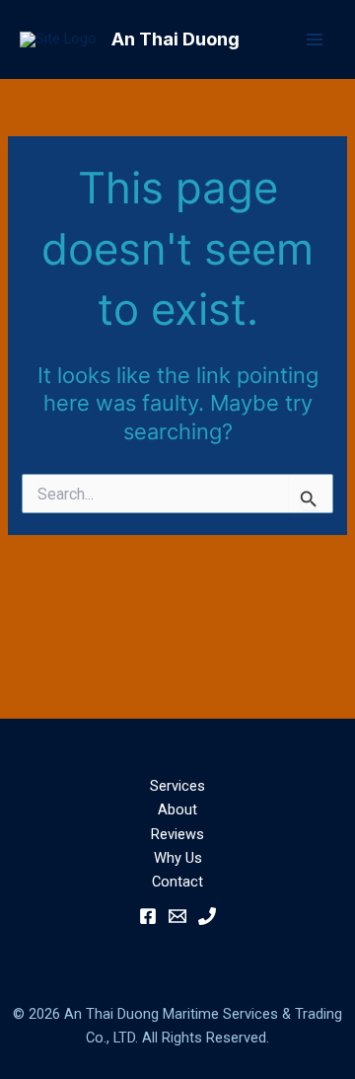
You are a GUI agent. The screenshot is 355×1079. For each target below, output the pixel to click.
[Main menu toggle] (314, 39)
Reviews (177, 834)
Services (177, 786)
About (177, 809)
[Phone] (207, 916)
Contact (177, 881)
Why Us (178, 858)
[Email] (177, 916)
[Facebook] (148, 916)
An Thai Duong (175, 38)
